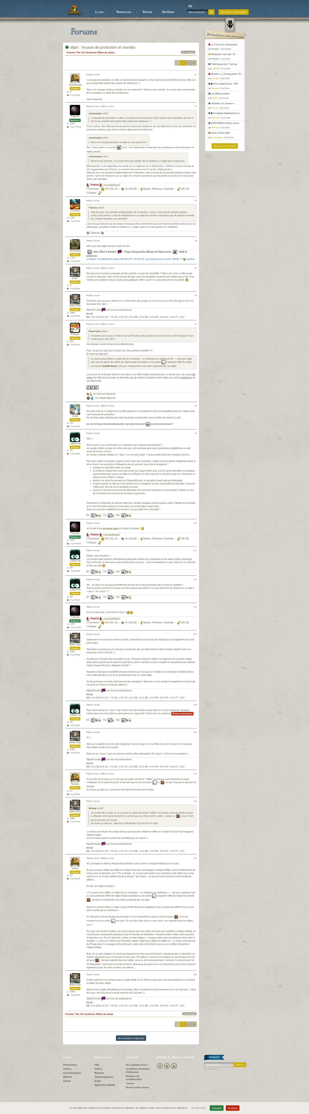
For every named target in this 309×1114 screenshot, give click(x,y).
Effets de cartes (106, 52)
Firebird (75, 117)
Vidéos (98, 1068)
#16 (195, 732)
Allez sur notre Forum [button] (225, 146)
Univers (67, 1068)
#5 (196, 268)
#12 (195, 579)
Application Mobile (104, 1084)
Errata (97, 1080)
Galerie (67, 1080)
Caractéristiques (72, 1072)
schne (75, 416)
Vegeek (75, 868)
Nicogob (75, 784)
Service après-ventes (137, 1087)
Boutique (168, 12)
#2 (196, 106)
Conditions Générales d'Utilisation (138, 1070)
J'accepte (216, 1108)
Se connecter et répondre (131, 1038)
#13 (195, 606)
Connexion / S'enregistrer (234, 12)
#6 (196, 295)
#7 (196, 324)
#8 (196, 405)
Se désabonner (212, 1068)
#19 (195, 858)
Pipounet (75, 334)
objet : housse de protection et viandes (102, 47)
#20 (195, 974)
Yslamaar (75, 211)
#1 (196, 74)
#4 (196, 240)
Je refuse (232, 1108)
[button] (191, 6)
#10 (195, 523)
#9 (196, 433)
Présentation (70, 1064)
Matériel (67, 1076)
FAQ (96, 1064)
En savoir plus (199, 1107)
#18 (195, 801)
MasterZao (75, 251)
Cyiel (75, 278)
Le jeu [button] (99, 12)
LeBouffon (75, 443)
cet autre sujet (110, 528)
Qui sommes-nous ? (137, 1064)
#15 (195, 704)
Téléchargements (103, 1076)
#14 (195, 634)
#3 (196, 200)
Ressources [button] (124, 12)
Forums (147, 12)
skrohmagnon (75, 85)
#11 (195, 550)
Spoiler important (182, 713)
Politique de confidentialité (134, 1077)
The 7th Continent (86, 52)
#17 (195, 773)
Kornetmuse (75, 306)
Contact (130, 1083)
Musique (99, 1072)
